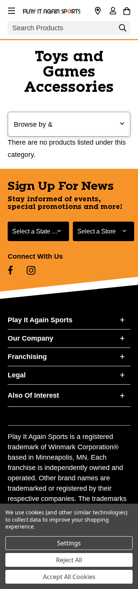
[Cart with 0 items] (126, 10)
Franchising (27, 357)
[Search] (123, 29)
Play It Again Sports (40, 320)
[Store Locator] (97, 11)
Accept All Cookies (69, 577)
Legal (17, 375)
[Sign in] (112, 11)
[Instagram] (31, 270)
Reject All (69, 560)
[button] (10, 9)
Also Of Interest (33, 395)
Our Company (30, 338)
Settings (69, 543)
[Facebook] (10, 270)
